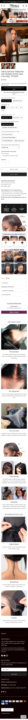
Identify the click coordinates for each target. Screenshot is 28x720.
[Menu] (1, 5)
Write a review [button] (14, 312)
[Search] (5, 5)
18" (21, 107)
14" (12, 107)
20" (3, 110)
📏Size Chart (4, 283)
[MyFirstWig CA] (14, 6)
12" (8, 107)
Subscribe (14, 674)
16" (16, 107)
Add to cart (14, 169)
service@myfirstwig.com (11, 682)
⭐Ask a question (6, 294)
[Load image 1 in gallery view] (14, 44)
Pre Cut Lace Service (7, 134)
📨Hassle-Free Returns (7, 290)
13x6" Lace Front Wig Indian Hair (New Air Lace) (14, 88)
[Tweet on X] (4, 278)
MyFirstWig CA (7, 713)
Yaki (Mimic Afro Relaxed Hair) (9, 127)
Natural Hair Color (17, 100)
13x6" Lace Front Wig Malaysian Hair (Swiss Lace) (13, 93)
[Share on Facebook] (6, 278)
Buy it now (14, 174)
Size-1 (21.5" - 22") (6, 117)
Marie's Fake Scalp (19, 140)
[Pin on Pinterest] (8, 278)
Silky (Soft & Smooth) (7, 124)
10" (3, 107)
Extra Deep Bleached (7, 140)
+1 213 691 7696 (11, 685)
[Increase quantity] (8, 162)
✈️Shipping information (7, 287)
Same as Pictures (6, 100)
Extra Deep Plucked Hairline (9, 137)
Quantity (3, 159)
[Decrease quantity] (2, 162)
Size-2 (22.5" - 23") (17, 117)
